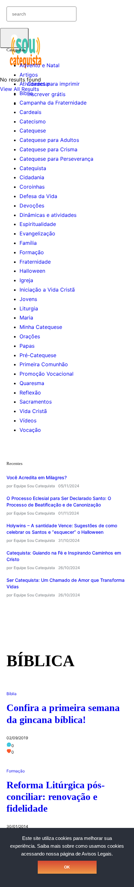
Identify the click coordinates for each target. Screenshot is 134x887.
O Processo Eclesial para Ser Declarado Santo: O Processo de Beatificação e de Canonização (59, 501)
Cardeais (30, 112)
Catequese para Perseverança (56, 159)
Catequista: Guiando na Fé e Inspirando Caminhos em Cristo (64, 556)
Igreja (26, 280)
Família (28, 243)
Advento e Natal (40, 65)
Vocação (30, 430)
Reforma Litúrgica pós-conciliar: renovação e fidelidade (56, 797)
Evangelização (37, 233)
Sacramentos (36, 401)
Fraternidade (35, 261)
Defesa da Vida (38, 196)
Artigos (29, 74)
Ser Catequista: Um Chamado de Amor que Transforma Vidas (66, 583)
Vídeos (28, 420)
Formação (32, 252)
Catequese (33, 130)
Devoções (32, 205)
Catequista (33, 168)
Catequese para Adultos (49, 140)
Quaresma (32, 383)
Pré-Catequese (38, 355)
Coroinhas (32, 186)
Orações (30, 336)
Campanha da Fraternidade (53, 102)
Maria (26, 317)
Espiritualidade (38, 224)
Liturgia (29, 308)
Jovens (28, 299)
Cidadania (32, 177)
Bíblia (26, 93)
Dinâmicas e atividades (48, 215)
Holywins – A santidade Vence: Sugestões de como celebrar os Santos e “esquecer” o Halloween (62, 529)
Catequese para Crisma (48, 149)
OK (67, 867)
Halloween (32, 271)
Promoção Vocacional (47, 373)
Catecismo (33, 121)
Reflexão (30, 392)
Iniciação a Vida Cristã (47, 289)
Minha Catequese (41, 327)
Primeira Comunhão (44, 364)
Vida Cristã (33, 411)
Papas (27, 346)
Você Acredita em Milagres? (37, 477)
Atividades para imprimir (50, 84)
